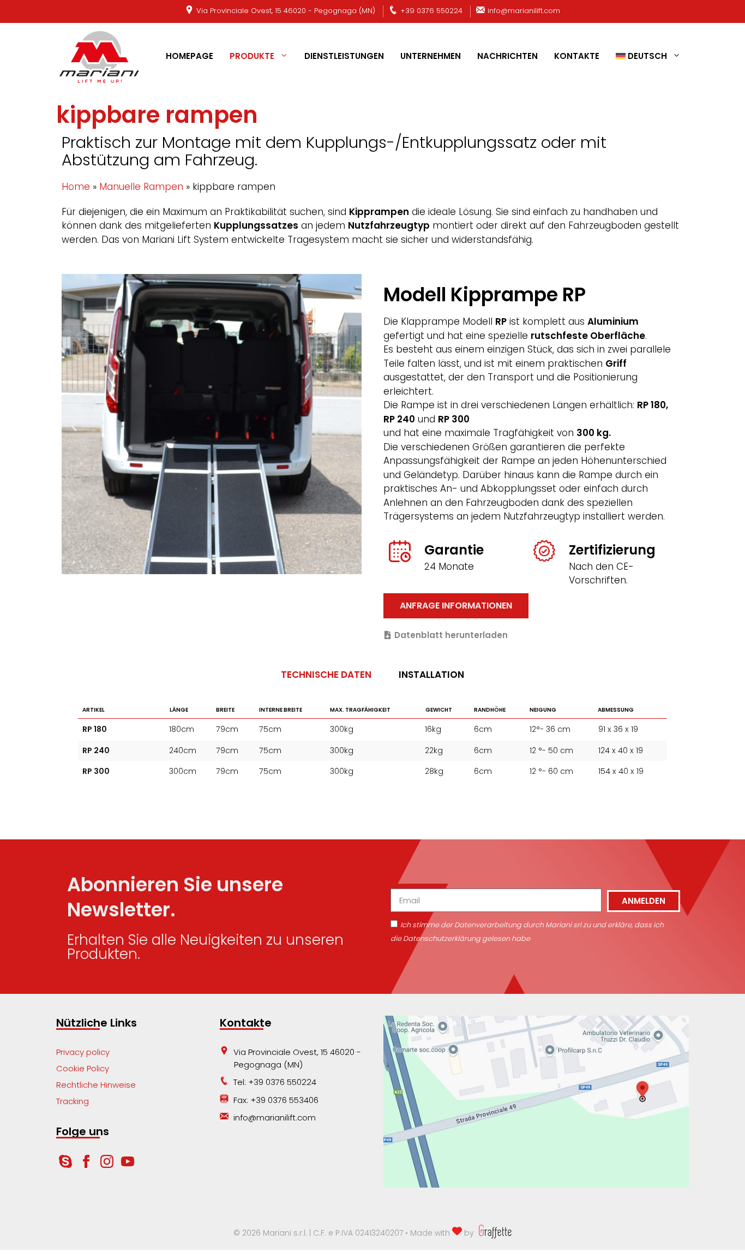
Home (76, 186)
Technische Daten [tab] (326, 674)
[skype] (65, 1164)
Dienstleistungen (344, 56)
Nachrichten (507, 56)
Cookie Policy (82, 1068)
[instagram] (108, 1164)
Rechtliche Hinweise (96, 1084)
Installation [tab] (431, 674)
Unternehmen (430, 56)
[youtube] (127, 1164)
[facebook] (87, 1164)
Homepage (189, 56)
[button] (74, 426)
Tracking (72, 1101)
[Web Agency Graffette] (494, 1232)
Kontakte (576, 56)
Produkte (252, 56)
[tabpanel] (372, 745)
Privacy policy (83, 1052)
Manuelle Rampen (141, 186)
